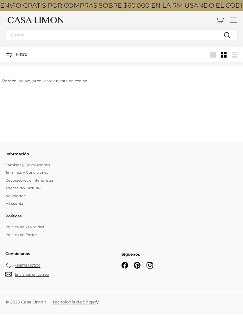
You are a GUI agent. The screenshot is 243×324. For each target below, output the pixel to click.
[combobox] (121, 35)
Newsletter (15, 196)
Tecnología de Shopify (76, 301)
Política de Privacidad (24, 227)
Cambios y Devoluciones (27, 165)
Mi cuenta (14, 203)
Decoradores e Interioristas (29, 180)
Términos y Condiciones (26, 172)
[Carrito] (219, 20)
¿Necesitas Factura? (23, 188)
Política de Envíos (21, 235)
